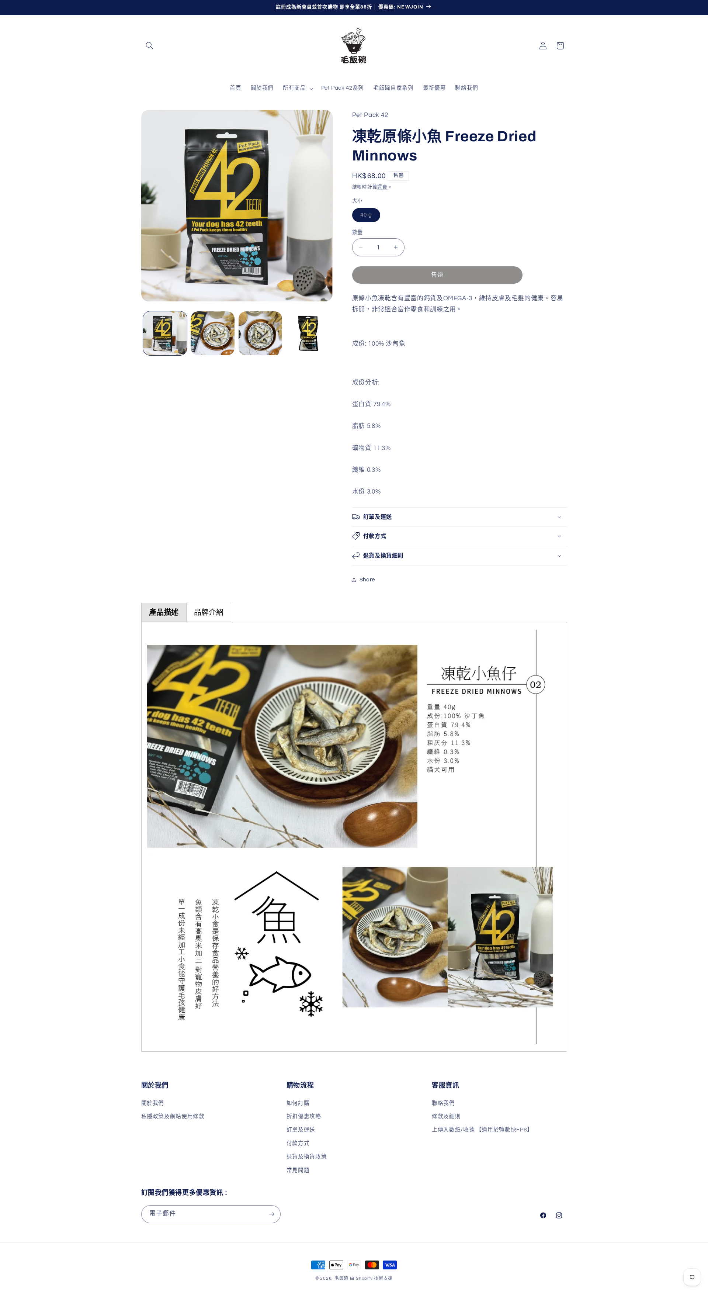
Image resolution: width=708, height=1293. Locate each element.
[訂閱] (271, 1214)
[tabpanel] (354, 837)
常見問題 (298, 1170)
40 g (369, 216)
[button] (149, 45)
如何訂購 (298, 1103)
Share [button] (367, 579)
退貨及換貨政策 (307, 1156)
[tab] (163, 612)
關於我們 (152, 1103)
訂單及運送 (301, 1130)
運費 (382, 186)
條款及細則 (446, 1116)
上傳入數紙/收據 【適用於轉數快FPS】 (482, 1130)
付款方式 (298, 1143)
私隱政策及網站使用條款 (173, 1116)
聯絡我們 (443, 1103)
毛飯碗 (341, 1278)
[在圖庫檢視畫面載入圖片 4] (308, 333)
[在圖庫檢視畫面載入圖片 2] (213, 333)
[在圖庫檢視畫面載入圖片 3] (260, 333)
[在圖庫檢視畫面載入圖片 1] (165, 333)
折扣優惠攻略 (304, 1116)
